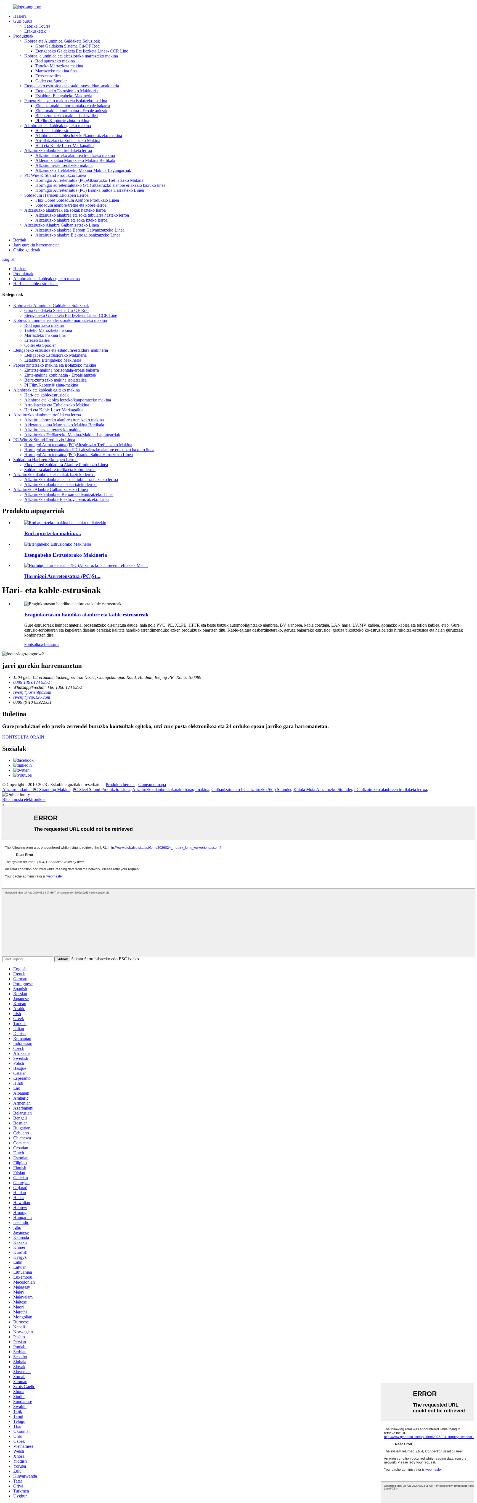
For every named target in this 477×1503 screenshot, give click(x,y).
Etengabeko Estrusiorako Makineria (66, 90)
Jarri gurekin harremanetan (36, 245)
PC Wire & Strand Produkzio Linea (55, 175)
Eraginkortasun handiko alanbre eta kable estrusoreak (86, 615)
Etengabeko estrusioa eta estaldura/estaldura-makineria (71, 85)
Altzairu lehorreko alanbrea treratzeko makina (75, 155)
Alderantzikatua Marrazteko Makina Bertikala (75, 160)
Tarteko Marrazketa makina (59, 66)
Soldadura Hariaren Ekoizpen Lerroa (56, 195)
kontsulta (32, 644)
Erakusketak (35, 31)
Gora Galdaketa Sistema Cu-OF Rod (67, 46)
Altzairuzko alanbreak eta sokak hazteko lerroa (65, 210)
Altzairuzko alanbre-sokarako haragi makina (170, 789)
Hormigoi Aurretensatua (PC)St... (62, 576)
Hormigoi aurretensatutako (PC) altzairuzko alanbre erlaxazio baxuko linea (100, 185)
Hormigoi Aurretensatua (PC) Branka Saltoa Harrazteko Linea (89, 190)
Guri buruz (22, 21)
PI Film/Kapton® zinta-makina (62, 120)
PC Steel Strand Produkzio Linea (101, 789)
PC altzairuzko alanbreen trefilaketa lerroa (390, 789)
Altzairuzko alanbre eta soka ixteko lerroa (71, 220)
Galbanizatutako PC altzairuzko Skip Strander (251, 789)
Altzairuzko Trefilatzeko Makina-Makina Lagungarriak (83, 170)
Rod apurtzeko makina (55, 61)
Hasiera (19, 16)
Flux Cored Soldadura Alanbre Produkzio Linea (77, 200)
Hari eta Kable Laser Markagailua (64, 145)
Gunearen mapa (152, 784)
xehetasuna (49, 644)
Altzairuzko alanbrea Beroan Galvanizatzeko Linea (79, 230)
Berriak (19, 240)
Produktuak (23, 36)
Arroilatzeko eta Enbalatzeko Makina (67, 140)
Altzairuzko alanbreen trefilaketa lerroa (58, 150)
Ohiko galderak (26, 250)
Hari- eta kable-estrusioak (57, 130)
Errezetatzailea (48, 75)
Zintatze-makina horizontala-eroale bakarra (72, 105)
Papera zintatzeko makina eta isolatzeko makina (65, 100)
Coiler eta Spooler (51, 80)
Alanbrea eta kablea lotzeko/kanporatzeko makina (78, 135)
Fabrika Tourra (37, 26)
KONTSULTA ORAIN (23, 737)
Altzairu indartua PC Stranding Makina (36, 789)
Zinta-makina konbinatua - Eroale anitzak (71, 110)
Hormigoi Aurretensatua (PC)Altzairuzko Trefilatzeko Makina (89, 180)
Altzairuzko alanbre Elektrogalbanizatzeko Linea (77, 235)
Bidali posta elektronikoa (24, 799)
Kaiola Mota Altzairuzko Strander (322, 789)
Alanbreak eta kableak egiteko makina (57, 125)
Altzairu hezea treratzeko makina (63, 165)
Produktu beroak (120, 784)
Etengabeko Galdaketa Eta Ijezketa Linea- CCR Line (81, 51)
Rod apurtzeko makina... (52, 533)
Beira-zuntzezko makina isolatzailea (66, 115)
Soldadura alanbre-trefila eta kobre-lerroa (71, 205)
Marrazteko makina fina (56, 71)
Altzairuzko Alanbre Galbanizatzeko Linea (61, 225)
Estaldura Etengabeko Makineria (63, 95)
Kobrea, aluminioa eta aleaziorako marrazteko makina (71, 56)
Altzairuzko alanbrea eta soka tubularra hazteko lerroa (82, 215)
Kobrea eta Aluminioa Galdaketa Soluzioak (62, 41)
